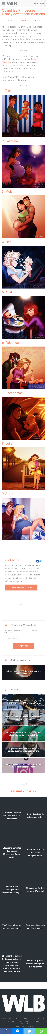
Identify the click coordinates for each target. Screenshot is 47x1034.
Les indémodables (23, 791)
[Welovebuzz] (12, 3)
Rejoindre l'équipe (11, 1019)
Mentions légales (31, 1021)
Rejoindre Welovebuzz (21, 587)
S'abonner (23, 646)
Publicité (26, 1019)
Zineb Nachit (18, 21)
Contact (23, 1024)
